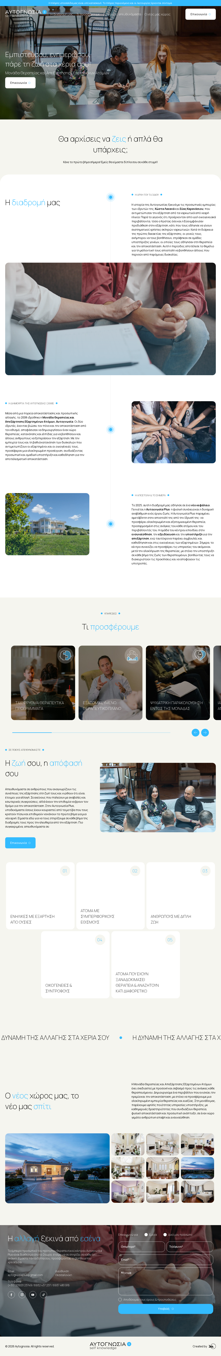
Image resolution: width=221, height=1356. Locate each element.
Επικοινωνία (199, 14)
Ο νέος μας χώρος (157, 14)
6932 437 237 (42, 1285)
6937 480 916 (61, 1285)
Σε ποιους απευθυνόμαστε (122, 14)
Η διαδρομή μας (62, 14)
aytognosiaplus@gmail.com (25, 1275)
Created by (200, 1346)
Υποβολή (164, 1308)
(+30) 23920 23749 (20, 1285)
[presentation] (195, 733)
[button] (31, 732)
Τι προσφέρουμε (88, 14)
